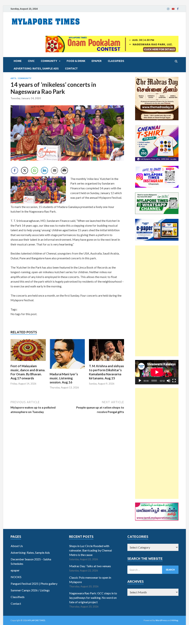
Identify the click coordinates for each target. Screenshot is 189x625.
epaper (97, 60)
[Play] (140, 380)
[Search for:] (152, 570)
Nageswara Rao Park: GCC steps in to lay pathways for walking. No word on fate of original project (93, 597)
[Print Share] (64, 170)
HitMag (174, 620)
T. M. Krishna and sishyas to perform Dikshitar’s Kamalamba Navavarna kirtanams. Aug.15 (106, 372)
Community (49, 60)
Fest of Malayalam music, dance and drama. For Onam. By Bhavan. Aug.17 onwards (28, 372)
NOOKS (16, 577)
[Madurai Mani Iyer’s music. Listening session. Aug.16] (67, 370)
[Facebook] (177, 9)
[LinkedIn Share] (44, 170)
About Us (17, 546)
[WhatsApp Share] (34, 170)
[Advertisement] (156, 300)
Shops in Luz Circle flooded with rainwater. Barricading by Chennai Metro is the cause (90, 550)
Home (18, 60)
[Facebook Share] (14, 170)
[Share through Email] (54, 170)
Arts (13, 78)
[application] (156, 372)
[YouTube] (173, 9)
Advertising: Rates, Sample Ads (36, 68)
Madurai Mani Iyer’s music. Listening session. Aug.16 (64, 378)
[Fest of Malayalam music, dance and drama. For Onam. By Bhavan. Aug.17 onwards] (28, 361)
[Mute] (168, 380)
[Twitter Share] (24, 170)
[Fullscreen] (174, 380)
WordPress (161, 620)
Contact (71, 68)
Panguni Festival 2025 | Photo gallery (34, 583)
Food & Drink (76, 60)
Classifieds (116, 60)
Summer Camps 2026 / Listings (30, 590)
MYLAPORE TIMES (36, 620)
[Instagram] (168, 9)
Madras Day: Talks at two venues (90, 566)
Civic (31, 60)
